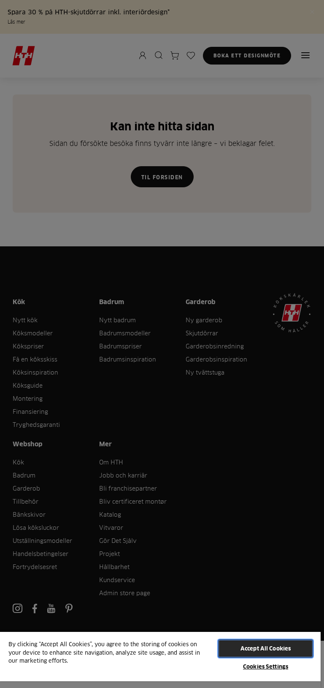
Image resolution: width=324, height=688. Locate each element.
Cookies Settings (265, 666)
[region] (160, 659)
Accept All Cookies (265, 648)
